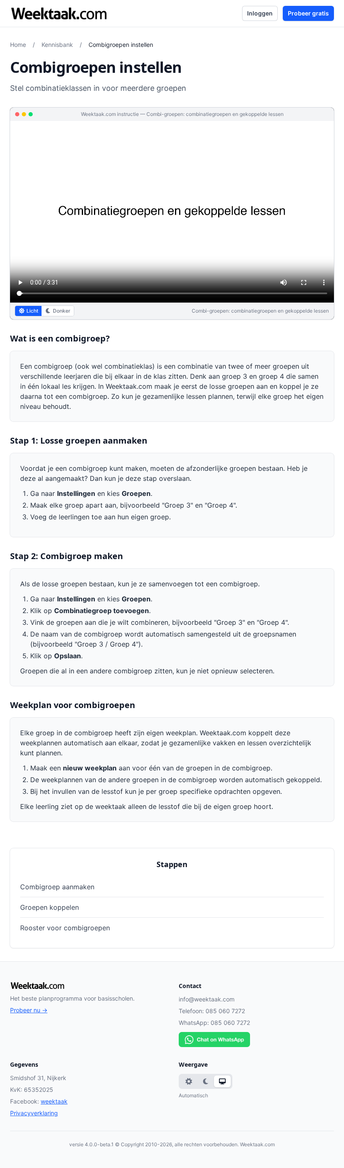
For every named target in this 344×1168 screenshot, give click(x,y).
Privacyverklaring (34, 1113)
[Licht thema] (188, 1081)
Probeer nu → (28, 1010)
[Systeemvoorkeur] (222, 1081)
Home (18, 44)
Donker (61, 311)
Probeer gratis (308, 13)
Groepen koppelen (49, 907)
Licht (32, 311)
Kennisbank (57, 44)
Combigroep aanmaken (57, 887)
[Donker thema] (205, 1081)
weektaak (54, 1101)
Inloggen (260, 13)
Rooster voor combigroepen (65, 928)
